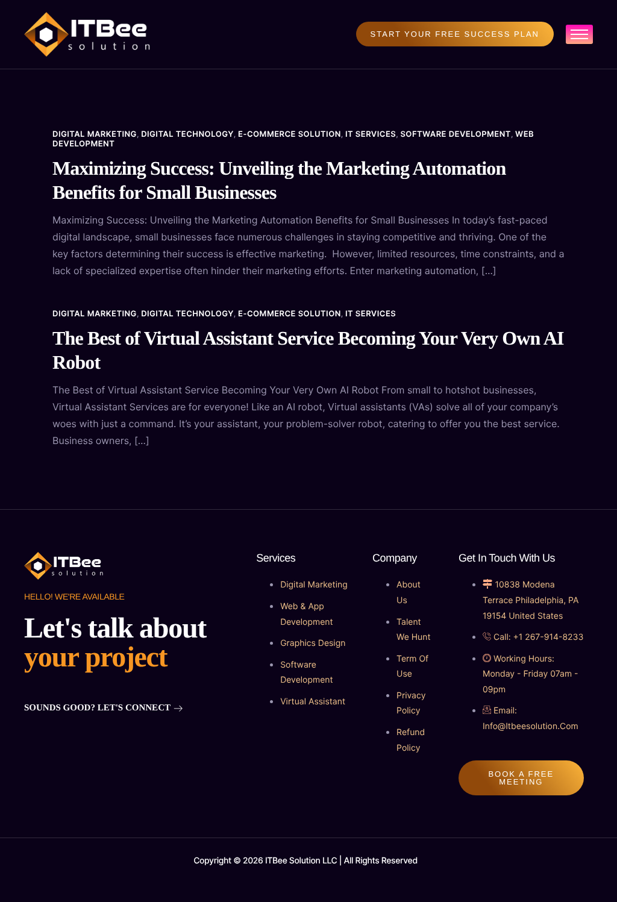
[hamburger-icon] (579, 34)
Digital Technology (187, 134)
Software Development (455, 134)
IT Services (370, 134)
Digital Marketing (94, 134)
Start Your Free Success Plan (455, 34)
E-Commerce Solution (289, 134)
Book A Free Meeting (521, 777)
